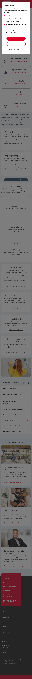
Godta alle (16, 38)
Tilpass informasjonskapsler (16, 49)
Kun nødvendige (16, 44)
